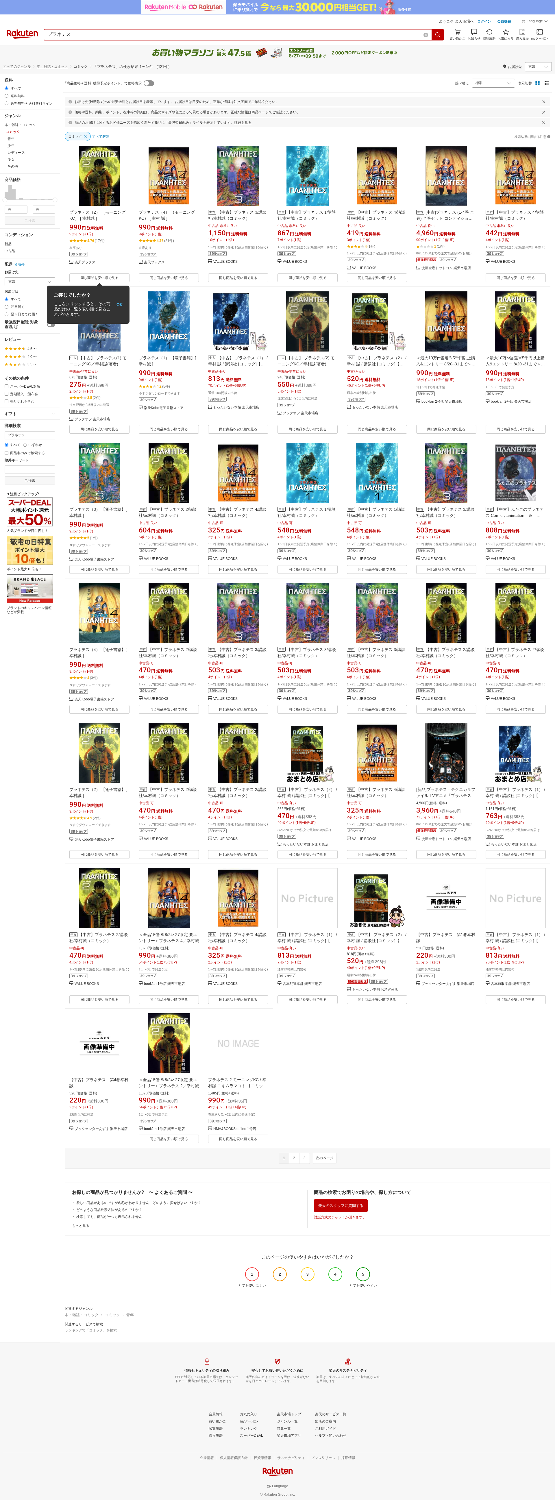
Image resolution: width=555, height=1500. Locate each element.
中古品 (10, 251)
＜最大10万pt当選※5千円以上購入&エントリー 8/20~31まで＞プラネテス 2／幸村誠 (515, 364)
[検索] (438, 34)
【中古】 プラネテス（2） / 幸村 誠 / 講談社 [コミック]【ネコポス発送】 (376, 940)
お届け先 (11, 272)
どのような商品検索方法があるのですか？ (109, 1210)
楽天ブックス (85, 262)
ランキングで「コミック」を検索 (91, 1330)
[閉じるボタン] (544, 101)
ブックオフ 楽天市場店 (92, 419)
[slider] (5, 200)
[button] (534, 22)
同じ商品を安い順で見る (99, 278)
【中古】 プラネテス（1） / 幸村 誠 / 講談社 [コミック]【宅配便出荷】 (515, 795)
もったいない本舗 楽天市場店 (236, 407)
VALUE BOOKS (225, 262)
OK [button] (119, 304)
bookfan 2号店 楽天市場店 (441, 402)
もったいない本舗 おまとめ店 (306, 844)
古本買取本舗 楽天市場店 (510, 984)
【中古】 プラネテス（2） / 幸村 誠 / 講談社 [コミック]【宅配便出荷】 (307, 795)
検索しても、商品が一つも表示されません (109, 1217)
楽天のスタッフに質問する (340, 1205)
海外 (21, 264)
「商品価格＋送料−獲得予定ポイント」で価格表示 (102, 83)
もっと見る (80, 1226)
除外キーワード (17, 460)
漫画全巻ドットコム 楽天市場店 (446, 268)
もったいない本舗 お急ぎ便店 (375, 990)
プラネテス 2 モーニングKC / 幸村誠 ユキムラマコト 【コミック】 (237, 1085)
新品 (8, 244)
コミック (112, 1315)
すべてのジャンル (17, 66)
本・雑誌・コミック (52, 66)
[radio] (6, 88)
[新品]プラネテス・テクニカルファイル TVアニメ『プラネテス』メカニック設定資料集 (445, 795)
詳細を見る (242, 123)
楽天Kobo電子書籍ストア (164, 408)
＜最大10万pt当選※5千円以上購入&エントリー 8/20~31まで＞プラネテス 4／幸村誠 (446, 364)
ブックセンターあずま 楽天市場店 (447, 984)
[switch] (51, 324)
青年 (130, 1315)
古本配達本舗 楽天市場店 (302, 984)
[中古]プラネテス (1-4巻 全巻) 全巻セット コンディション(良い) (445, 218)
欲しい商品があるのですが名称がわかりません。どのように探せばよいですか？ (138, 1203)
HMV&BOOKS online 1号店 (234, 1129)
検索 (31, 221)
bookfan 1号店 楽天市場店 (164, 984)
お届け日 (11, 291)
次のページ (324, 1158)
